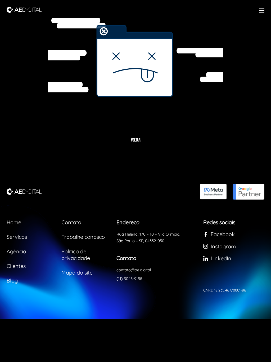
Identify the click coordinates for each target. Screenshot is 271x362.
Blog (12, 280)
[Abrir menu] (261, 10)
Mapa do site (77, 272)
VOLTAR (135, 140)
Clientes (16, 266)
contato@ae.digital (133, 269)
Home (14, 222)
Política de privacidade (75, 254)
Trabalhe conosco (83, 236)
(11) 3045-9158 (129, 278)
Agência (16, 251)
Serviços (17, 236)
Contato (71, 222)
